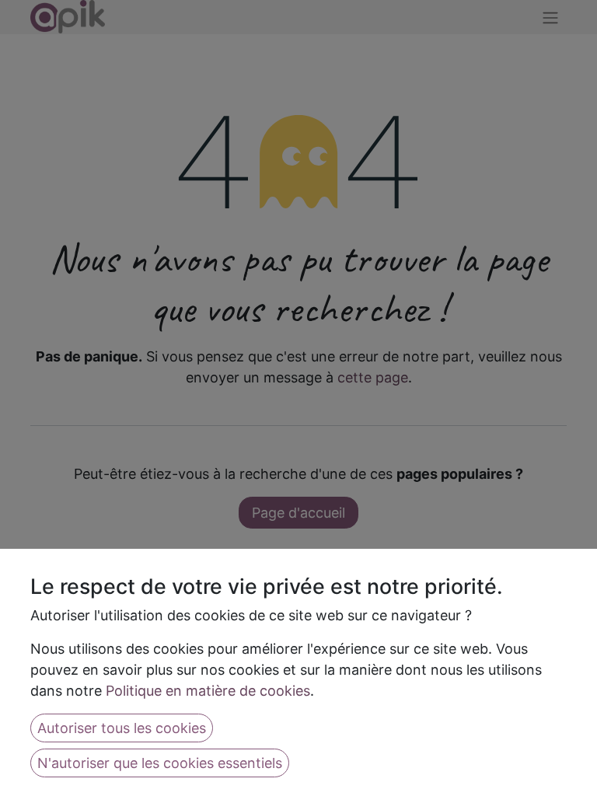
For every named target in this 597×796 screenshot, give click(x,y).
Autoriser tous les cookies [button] (121, 728)
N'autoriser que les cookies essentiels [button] (159, 763)
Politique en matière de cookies (208, 691)
